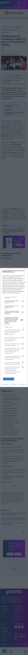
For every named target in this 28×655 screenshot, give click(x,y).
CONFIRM (8, 378)
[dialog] (14, 327)
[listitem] (14, 298)
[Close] (25, 270)
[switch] (22, 301)
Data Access (14, 384)
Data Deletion (5, 384)
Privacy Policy (22, 384)
